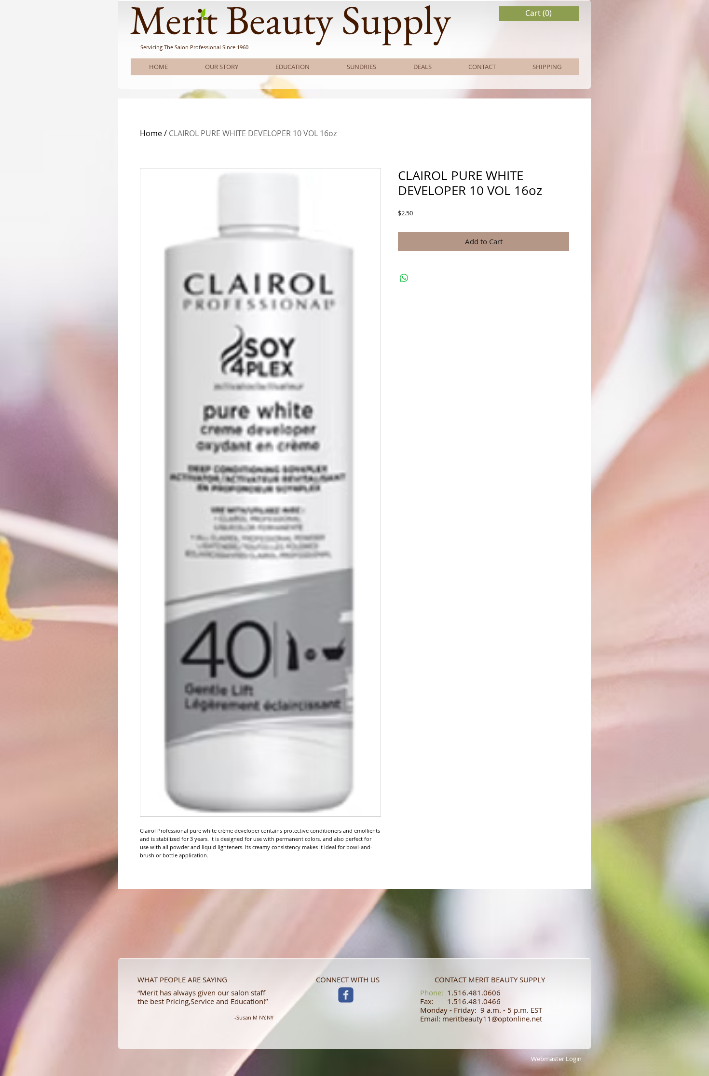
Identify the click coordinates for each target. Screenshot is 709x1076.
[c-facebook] (346, 995)
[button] (539, 13)
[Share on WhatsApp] (404, 278)
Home (151, 133)
